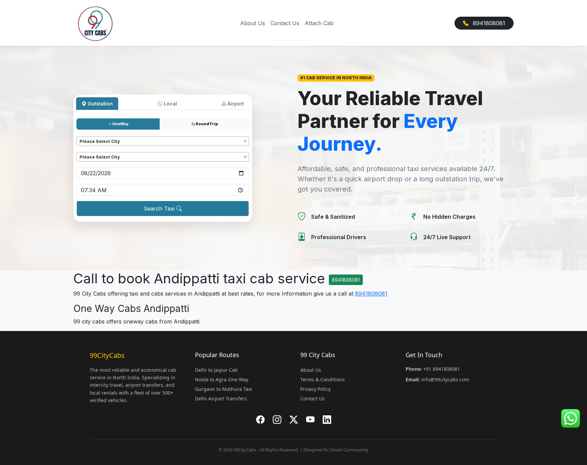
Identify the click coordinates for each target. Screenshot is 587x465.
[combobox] (162, 141)
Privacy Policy (315, 389)
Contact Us (284, 23)
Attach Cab (319, 23)
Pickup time (90, 181)
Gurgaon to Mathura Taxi (223, 389)
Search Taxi (160, 208)
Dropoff (86, 148)
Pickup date (90, 164)
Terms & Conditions (322, 379)
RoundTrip (206, 123)
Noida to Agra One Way (221, 379)
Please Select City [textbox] (99, 141)
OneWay (120, 123)
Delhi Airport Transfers (221, 398)
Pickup (85, 133)
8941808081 (488, 23)
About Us (252, 23)
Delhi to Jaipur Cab (216, 370)
